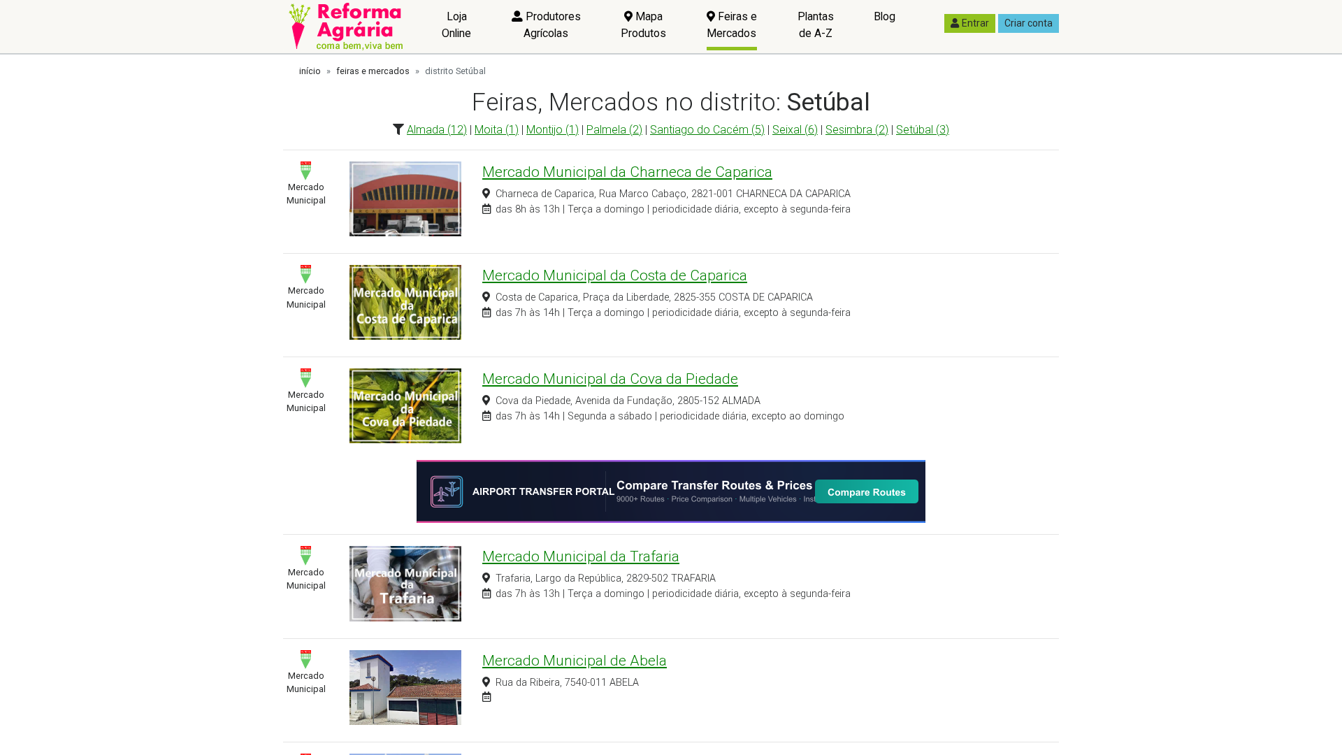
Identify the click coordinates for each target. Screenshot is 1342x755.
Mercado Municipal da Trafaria (580, 556)
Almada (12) (437, 129)
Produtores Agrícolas (552, 25)
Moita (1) (497, 129)
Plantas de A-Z (816, 25)
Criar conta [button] (1028, 23)
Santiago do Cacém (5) (707, 129)
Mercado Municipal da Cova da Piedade (610, 379)
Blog (884, 16)
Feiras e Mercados (732, 25)
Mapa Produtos (643, 25)
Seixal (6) (795, 129)
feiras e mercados (373, 71)
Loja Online (456, 25)
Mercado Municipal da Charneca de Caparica (627, 172)
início (310, 71)
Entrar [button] (975, 23)
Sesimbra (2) (856, 129)
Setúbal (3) (922, 129)
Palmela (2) (614, 129)
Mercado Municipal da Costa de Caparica (614, 275)
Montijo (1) (552, 129)
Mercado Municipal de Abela (574, 660)
